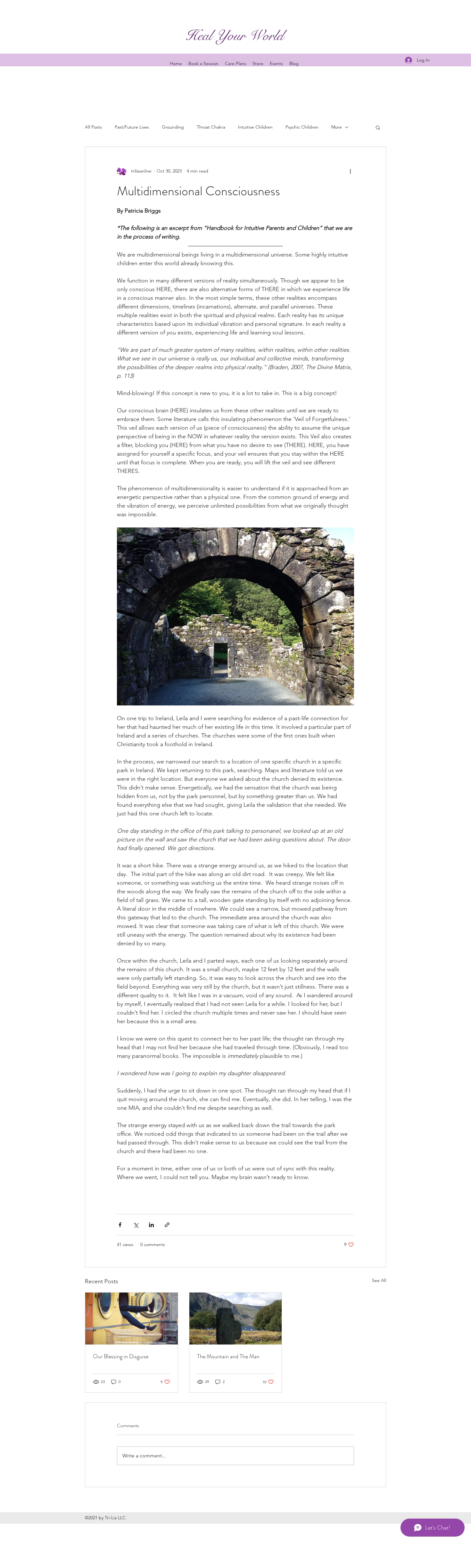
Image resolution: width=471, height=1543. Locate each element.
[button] (378, 127)
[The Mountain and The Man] (235, 1319)
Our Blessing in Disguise (120, 1356)
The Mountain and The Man (228, 1356)
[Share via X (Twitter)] (136, 1225)
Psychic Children (301, 127)
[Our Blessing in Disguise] (131, 1319)
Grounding (173, 127)
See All (379, 1280)
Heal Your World (235, 36)
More (336, 127)
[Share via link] (167, 1225)
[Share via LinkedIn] (151, 1225)
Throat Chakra (211, 127)
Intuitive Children (255, 127)
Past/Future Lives (132, 127)
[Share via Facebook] (120, 1225)
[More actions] (350, 171)
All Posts (93, 127)
